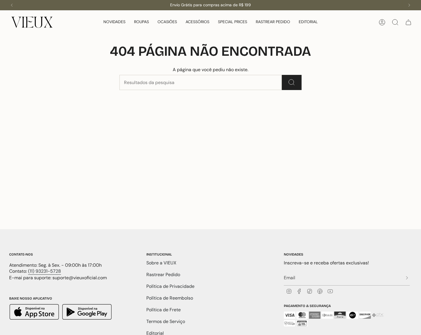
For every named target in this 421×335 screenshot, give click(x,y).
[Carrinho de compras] (408, 22)
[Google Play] (87, 312)
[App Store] (35, 312)
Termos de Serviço (165, 321)
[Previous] (11, 5)
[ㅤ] (405, 277)
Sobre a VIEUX (161, 263)
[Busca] (292, 82)
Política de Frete (163, 310)
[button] (114, 22)
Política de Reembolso (169, 298)
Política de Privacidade (170, 286)
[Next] (409, 5)
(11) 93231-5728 (44, 271)
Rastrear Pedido (163, 275)
